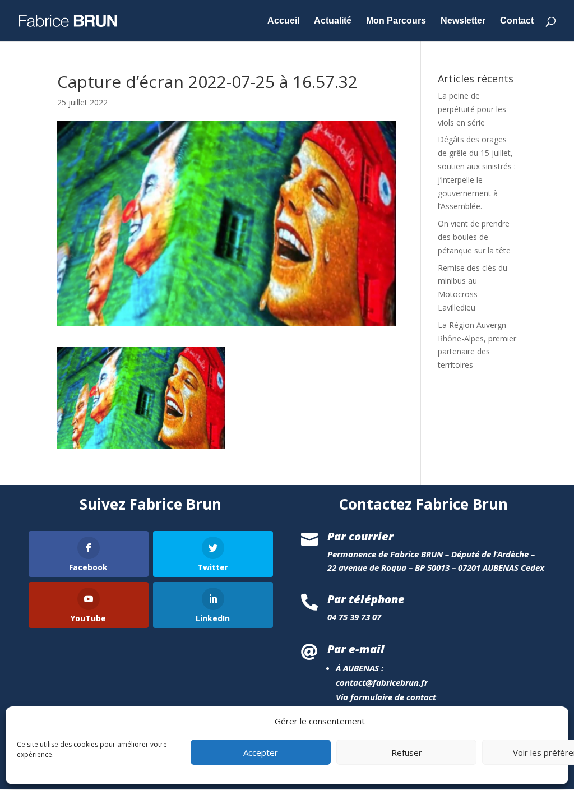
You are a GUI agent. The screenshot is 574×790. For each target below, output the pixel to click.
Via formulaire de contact (386, 697)
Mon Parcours (396, 21)
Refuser (406, 752)
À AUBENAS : (359, 667)
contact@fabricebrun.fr (382, 682)
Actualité (332, 21)
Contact (517, 21)
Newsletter (463, 21)
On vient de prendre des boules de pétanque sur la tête (474, 237)
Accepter (260, 752)
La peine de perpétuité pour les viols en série (472, 109)
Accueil (283, 21)
